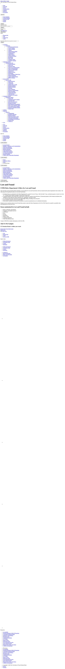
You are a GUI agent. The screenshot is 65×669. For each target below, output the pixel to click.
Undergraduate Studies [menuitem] (12, 51)
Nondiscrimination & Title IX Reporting (11, 633)
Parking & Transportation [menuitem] (13, 90)
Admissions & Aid (6, 61)
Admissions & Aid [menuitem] (9, 62)
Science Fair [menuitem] (10, 98)
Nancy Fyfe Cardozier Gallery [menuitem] (14, 105)
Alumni (4, 20)
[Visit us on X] (33, 442)
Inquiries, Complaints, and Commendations (11, 146)
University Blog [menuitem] (11, 100)
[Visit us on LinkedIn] (33, 566)
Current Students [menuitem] (6, 137)
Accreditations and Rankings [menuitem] (14, 119)
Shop (4, 5)
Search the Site (3, 25)
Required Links (6, 636)
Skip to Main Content (5, 1)
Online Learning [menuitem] (11, 54)
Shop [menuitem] (4, 124)
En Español (5, 12)
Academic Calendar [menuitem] (12, 60)
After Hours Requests (7, 147)
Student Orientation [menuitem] (12, 75)
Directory (5, 11)
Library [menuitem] (4, 126)
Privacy (4, 666)
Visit (4, 36)
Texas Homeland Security (8, 642)
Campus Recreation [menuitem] (12, 92)
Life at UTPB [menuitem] (8, 80)
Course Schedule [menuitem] (11, 49)
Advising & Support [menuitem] (12, 56)
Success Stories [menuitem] (6, 128)
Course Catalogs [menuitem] (11, 48)
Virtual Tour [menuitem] (10, 82)
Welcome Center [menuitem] (11, 66)
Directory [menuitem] (5, 130)
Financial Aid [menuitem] (11, 71)
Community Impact (7, 96)
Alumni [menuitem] (4, 139)
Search (2, 23)
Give (4, 122)
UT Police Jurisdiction (7, 153)
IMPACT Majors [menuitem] (11, 77)
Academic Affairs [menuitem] (11, 59)
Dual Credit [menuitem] (10, 58)
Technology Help (6, 242)
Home (4, 159)
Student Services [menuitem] (11, 81)
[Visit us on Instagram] (33, 380)
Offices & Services (7, 241)
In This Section (4, 142)
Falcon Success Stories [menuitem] (12, 101)
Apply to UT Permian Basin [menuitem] (13, 67)
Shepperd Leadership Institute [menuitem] (14, 107)
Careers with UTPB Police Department (11, 155)
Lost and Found (6, 144)
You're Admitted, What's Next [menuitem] (14, 74)
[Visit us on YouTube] (33, 504)
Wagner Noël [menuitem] (10, 108)
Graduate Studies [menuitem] (11, 52)
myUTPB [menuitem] (5, 125)
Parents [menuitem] (4, 140)
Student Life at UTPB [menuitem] (12, 84)
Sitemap (4, 667)
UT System (5, 639)
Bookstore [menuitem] (10, 88)
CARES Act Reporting (7, 645)
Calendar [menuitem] (5, 129)
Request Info (5, 35)
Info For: (2, 14)
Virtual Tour (5, 37)
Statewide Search (6, 641)
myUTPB (5, 6)
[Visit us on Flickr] (33, 627)
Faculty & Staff (6, 19)
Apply (4, 38)
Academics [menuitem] (8, 45)
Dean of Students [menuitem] (11, 89)
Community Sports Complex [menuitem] (14, 99)
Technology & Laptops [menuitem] (12, 95)
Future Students (6, 16)
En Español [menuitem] (5, 131)
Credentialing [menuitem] (11, 53)
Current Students (6, 18)
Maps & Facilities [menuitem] (11, 91)
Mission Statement (6, 149)
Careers (4, 243)
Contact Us (5, 252)
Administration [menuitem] (11, 113)
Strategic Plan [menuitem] (11, 120)
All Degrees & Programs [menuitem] (13, 46)
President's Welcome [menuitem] (12, 114)
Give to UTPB (6, 236)
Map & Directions (6, 253)
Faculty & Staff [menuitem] (6, 138)
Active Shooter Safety (7, 150)
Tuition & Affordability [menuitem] (12, 69)
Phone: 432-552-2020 (7, 254)
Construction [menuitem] (10, 83)
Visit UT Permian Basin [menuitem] (13, 68)
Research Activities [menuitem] (12, 103)
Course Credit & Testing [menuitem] (13, 76)
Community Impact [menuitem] (9, 97)
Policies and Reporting (7, 148)
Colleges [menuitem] (10, 50)
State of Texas (6, 640)
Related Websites (6, 154)
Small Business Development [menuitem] (14, 104)
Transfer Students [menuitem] (11, 64)
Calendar (5, 10)
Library (4, 7)
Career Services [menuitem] (11, 93)
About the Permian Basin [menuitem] (13, 117)
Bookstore (5, 244)
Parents (4, 21)
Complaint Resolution (7, 637)
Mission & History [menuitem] (12, 115)
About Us (5, 111)
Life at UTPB (6, 79)
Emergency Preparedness (8, 635)
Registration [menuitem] (10, 57)
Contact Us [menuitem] (10, 121)
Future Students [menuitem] (6, 135)
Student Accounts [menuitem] (11, 72)
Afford (9, 228)
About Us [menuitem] (8, 112)
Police (4, 162)
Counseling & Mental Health (9, 634)
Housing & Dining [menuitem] (12, 85)
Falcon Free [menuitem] (10, 65)
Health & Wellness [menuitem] (12, 87)
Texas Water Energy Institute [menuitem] (14, 106)
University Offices (6, 160)
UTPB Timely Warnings (8, 151)
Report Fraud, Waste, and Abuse (9, 644)
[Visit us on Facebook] (33, 318)
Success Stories (6, 8)
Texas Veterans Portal (7, 643)
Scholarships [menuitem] (10, 73)
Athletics (5, 109)
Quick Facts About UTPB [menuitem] (13, 116)
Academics (5, 44)
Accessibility (5, 632)
